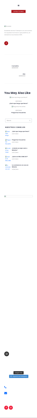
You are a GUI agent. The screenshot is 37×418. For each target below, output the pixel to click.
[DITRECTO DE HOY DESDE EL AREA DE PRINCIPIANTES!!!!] (25, 358)
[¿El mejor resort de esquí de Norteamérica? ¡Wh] (25, 366)
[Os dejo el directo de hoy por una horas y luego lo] (11, 366)
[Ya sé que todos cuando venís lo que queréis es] (11, 358)
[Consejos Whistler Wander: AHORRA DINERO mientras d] (25, 361)
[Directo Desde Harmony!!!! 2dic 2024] (11, 361)
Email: (10, 392)
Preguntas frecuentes (18, 113)
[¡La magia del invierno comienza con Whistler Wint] (11, 363)
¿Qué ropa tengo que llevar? (18, 103)
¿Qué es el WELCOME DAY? (20, 156)
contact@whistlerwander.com (17, 394)
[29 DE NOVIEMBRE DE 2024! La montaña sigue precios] (25, 363)
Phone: (11, 386)
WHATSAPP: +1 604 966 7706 (17, 388)
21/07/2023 (18, 101)
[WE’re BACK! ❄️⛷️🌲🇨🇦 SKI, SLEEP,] (11, 368)
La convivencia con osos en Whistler (20, 166)
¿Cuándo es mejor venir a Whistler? (19, 149)
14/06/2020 (15, 169)
